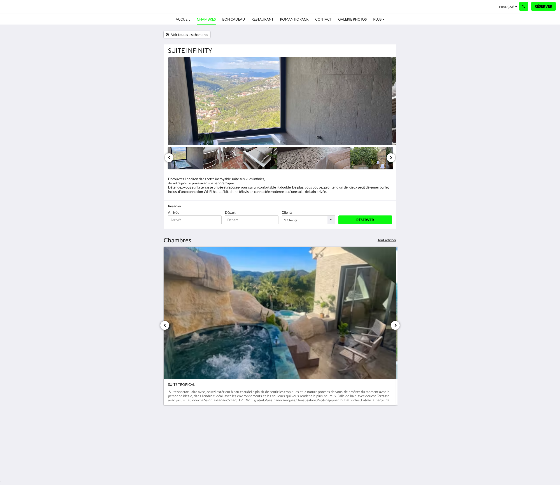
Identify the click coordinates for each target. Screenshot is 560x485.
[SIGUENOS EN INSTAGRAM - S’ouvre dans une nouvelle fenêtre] (387, 431)
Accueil (249, 429)
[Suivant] (391, 157)
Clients (287, 212)
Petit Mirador (24, 7)
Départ (230, 212)
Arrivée (173, 212)
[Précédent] (169, 157)
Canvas (386, 462)
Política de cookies (258, 432)
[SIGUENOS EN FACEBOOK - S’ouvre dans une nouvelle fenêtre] (375, 431)
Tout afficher (387, 240)
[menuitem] (183, 19)
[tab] (261, 422)
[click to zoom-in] (280, 101)
